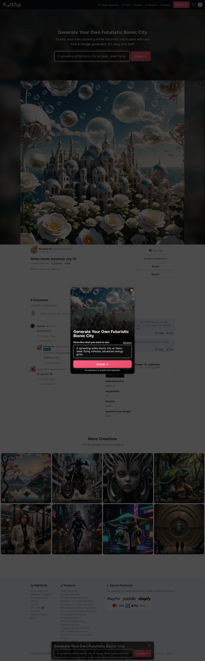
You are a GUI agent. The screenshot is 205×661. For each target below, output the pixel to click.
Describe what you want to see (91, 342)
